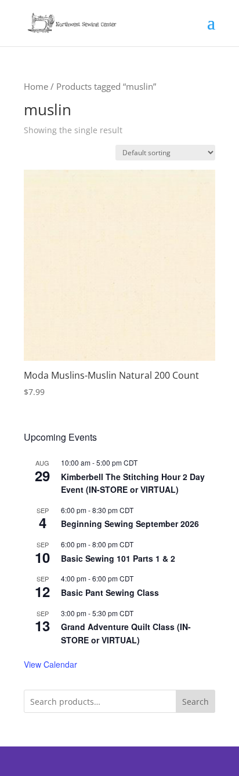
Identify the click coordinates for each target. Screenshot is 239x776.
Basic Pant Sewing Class (110, 592)
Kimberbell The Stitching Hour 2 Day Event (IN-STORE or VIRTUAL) (133, 483)
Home (36, 86)
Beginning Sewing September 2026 (130, 523)
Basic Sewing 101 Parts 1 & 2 (118, 558)
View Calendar (50, 664)
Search (195, 701)
